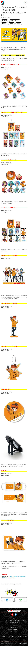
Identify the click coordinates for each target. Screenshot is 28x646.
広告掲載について (14, 627)
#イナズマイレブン (15, 20)
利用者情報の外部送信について (14, 629)
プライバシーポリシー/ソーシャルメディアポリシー (14, 620)
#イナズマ (4, 20)
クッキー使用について (14, 625)
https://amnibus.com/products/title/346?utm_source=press (14, 576)
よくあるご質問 (14, 634)
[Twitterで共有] (7, 599)
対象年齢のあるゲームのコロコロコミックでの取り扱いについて (14, 636)
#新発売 (18, 23)
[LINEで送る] (20, 599)
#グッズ (4, 23)
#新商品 (11, 23)
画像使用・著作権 (14, 622)
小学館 (14, 618)
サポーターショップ (14, 631)
